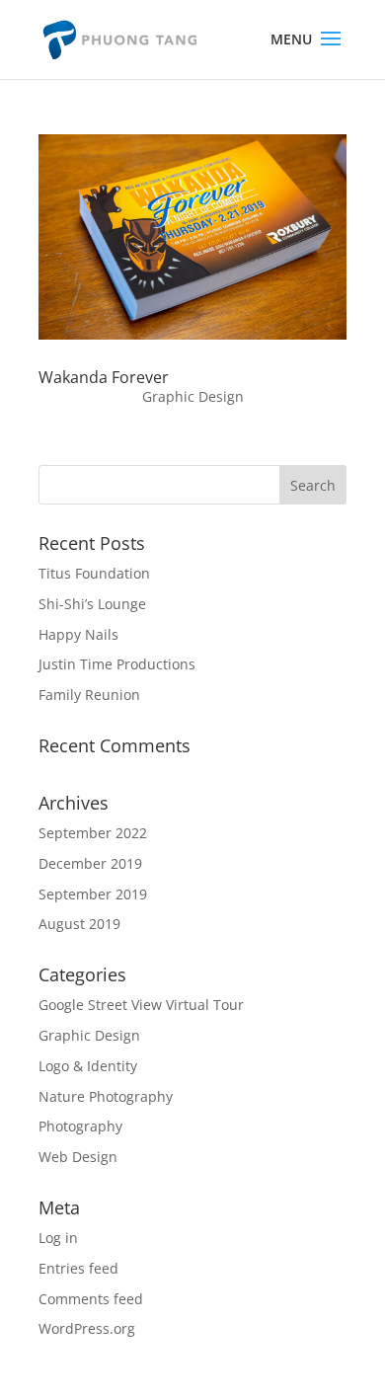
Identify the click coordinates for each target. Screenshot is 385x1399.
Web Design (77, 1156)
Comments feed (90, 1298)
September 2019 (92, 894)
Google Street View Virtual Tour (141, 1004)
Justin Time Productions (116, 664)
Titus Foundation (94, 573)
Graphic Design (193, 396)
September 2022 (92, 832)
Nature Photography (105, 1096)
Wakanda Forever (103, 377)
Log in (58, 1237)
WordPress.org (86, 1328)
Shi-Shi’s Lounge (92, 603)
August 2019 (79, 923)
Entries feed (78, 1268)
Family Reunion (89, 694)
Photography (80, 1126)
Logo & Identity (87, 1065)
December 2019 (90, 863)
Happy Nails (78, 634)
